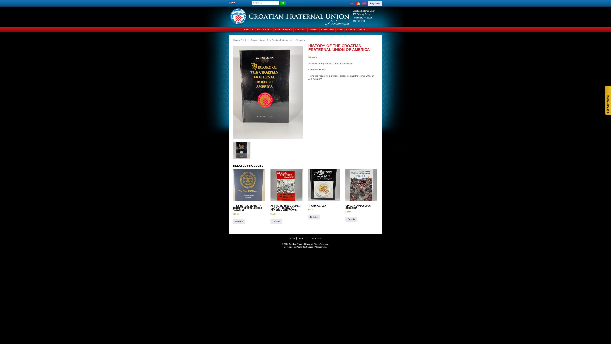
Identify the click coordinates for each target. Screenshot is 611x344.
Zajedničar (313, 29)
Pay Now (375, 3)
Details (239, 221)
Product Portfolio (264, 29)
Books (254, 40)
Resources (350, 29)
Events (340, 29)
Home (236, 40)
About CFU (249, 29)
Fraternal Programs (283, 29)
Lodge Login (316, 238)
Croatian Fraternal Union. (299, 244)
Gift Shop (244, 40)
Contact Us (363, 29)
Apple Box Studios (305, 247)
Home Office (300, 29)
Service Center (327, 29)
